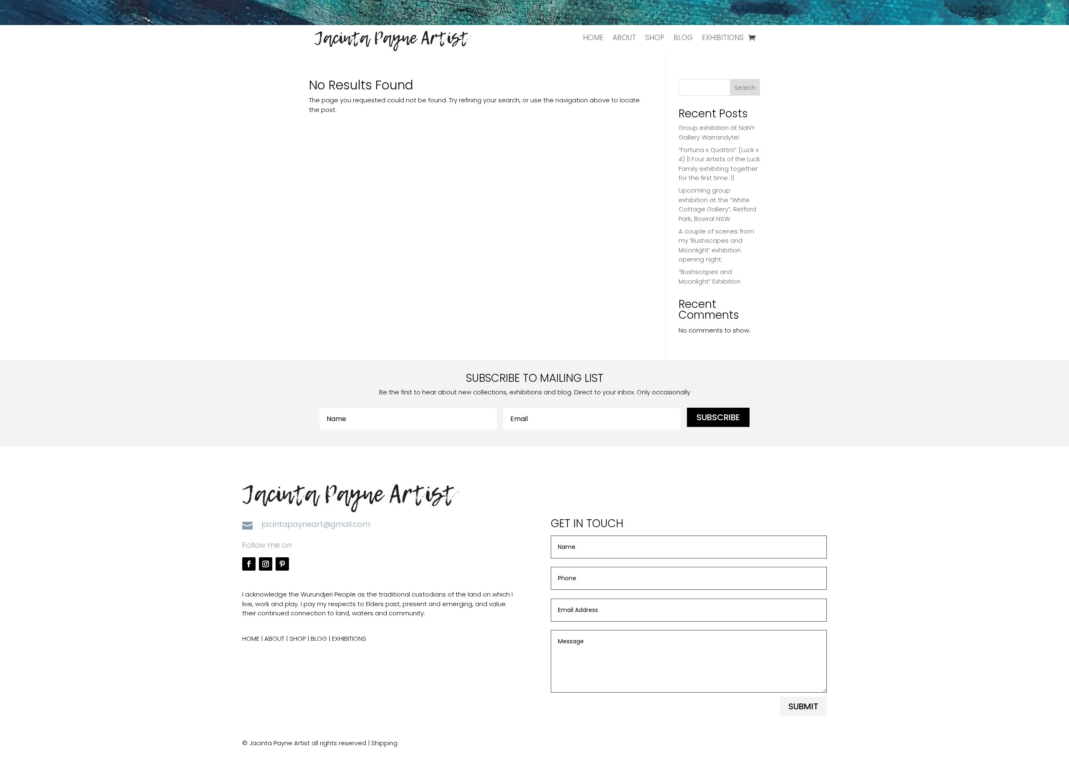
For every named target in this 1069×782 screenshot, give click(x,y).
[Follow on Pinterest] (282, 564)
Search (745, 88)
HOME (593, 38)
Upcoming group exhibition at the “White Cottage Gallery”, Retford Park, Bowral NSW (717, 204)
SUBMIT (803, 706)
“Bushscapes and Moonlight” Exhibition (709, 276)
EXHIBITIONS (723, 38)
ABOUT (624, 38)
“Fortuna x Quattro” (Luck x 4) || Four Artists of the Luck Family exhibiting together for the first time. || (719, 164)
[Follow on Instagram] (265, 564)
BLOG (683, 38)
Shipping (384, 743)
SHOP (654, 38)
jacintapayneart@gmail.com (316, 524)
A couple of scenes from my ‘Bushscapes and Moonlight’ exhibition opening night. (716, 245)
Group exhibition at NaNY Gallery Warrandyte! (717, 132)
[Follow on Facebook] (249, 564)
